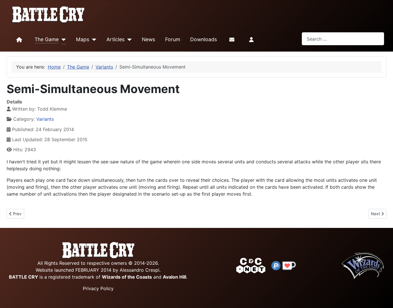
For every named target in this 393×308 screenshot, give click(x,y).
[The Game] (62, 40)
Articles (115, 39)
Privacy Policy (98, 288)
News (148, 39)
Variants (45, 119)
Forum (172, 39)
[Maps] (92, 40)
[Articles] (128, 40)
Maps (82, 39)
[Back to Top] (383, 296)
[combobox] (343, 38)
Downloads (203, 39)
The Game (47, 39)
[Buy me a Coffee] (289, 265)
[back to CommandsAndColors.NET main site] (251, 265)
